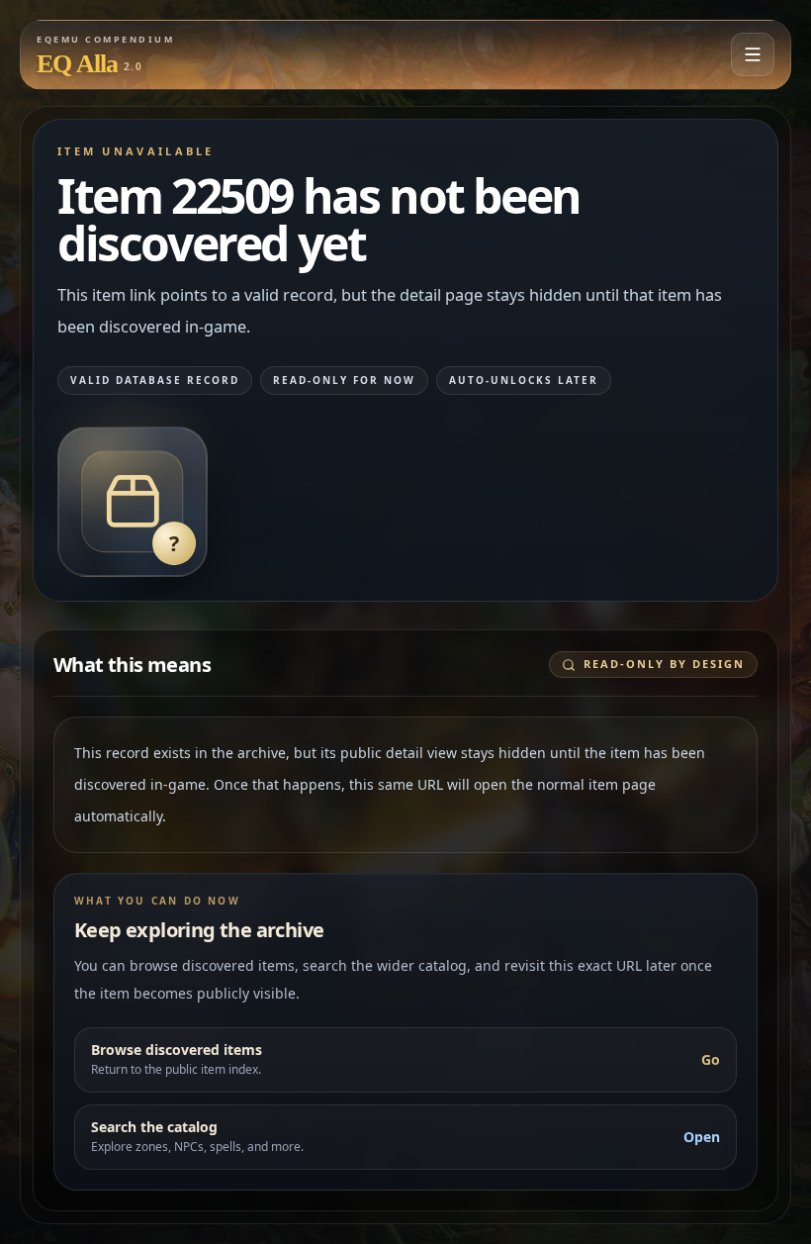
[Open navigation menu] (752, 54)
